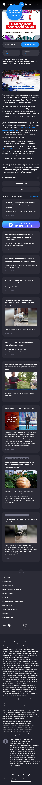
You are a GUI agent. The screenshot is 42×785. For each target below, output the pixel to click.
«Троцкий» (5, 687)
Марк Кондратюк (9, 149)
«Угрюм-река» (24, 685)
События (5, 613)
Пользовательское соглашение (12, 601)
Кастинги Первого (8, 593)
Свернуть (21, 572)
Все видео (5, 597)
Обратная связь (7, 605)
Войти (36, 4)
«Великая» (13, 687)
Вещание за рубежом (28, 629)
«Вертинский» (21, 687)
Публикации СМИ (7, 617)
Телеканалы (19, 736)
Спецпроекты (6, 581)
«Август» (18, 683)
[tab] (12, 44)
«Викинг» (32, 685)
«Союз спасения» (13, 685)
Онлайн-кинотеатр (8, 585)
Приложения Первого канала (11, 589)
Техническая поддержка (10, 609)
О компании (6, 577)
